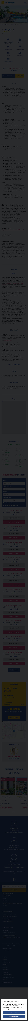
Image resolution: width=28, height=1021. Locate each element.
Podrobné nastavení (14, 1016)
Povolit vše (14, 1012)
